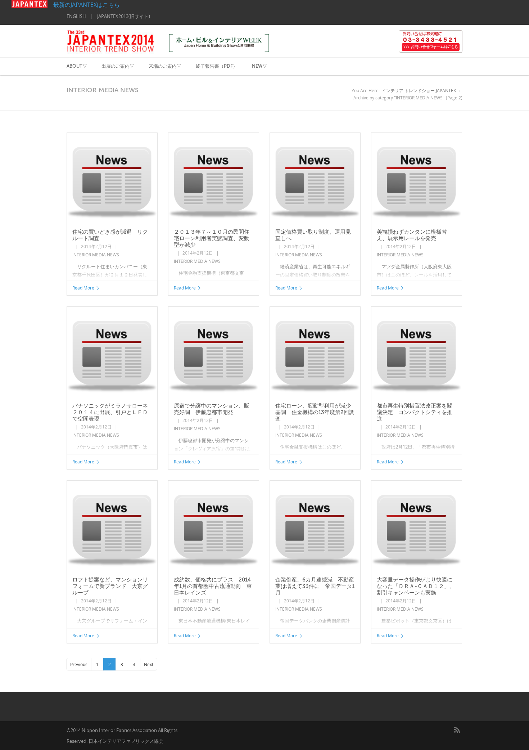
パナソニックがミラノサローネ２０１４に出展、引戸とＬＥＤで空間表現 (110, 412)
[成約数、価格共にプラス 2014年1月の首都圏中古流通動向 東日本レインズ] (213, 526)
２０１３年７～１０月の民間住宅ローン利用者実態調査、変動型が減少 (211, 238)
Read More (83, 288)
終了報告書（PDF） (217, 66)
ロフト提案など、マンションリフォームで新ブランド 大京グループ (110, 586)
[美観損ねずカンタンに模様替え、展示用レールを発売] (416, 178)
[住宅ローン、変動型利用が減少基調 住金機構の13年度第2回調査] (315, 352)
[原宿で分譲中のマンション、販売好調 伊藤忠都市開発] (213, 352)
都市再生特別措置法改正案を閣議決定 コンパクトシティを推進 (414, 412)
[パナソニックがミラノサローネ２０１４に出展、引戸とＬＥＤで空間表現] (112, 352)
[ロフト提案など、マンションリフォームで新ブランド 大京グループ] (112, 526)
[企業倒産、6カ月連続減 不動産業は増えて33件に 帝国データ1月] (315, 526)
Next (148, 664)
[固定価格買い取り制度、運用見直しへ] (315, 178)
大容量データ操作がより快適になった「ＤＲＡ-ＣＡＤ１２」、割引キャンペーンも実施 (416, 586)
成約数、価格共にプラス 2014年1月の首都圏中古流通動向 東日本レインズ (213, 586)
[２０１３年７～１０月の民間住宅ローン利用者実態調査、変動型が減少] (213, 178)
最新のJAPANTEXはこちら (84, 5)
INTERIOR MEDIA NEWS (95, 255)
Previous (78, 664)
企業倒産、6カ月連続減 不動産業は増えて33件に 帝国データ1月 (314, 586)
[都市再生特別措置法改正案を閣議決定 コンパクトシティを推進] (416, 352)
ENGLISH (76, 16)
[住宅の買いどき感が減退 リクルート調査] (112, 178)
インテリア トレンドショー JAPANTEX (419, 90)
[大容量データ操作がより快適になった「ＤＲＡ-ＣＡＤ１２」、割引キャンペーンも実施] (416, 526)
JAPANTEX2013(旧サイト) (123, 16)
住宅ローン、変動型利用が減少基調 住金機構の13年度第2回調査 (314, 412)
